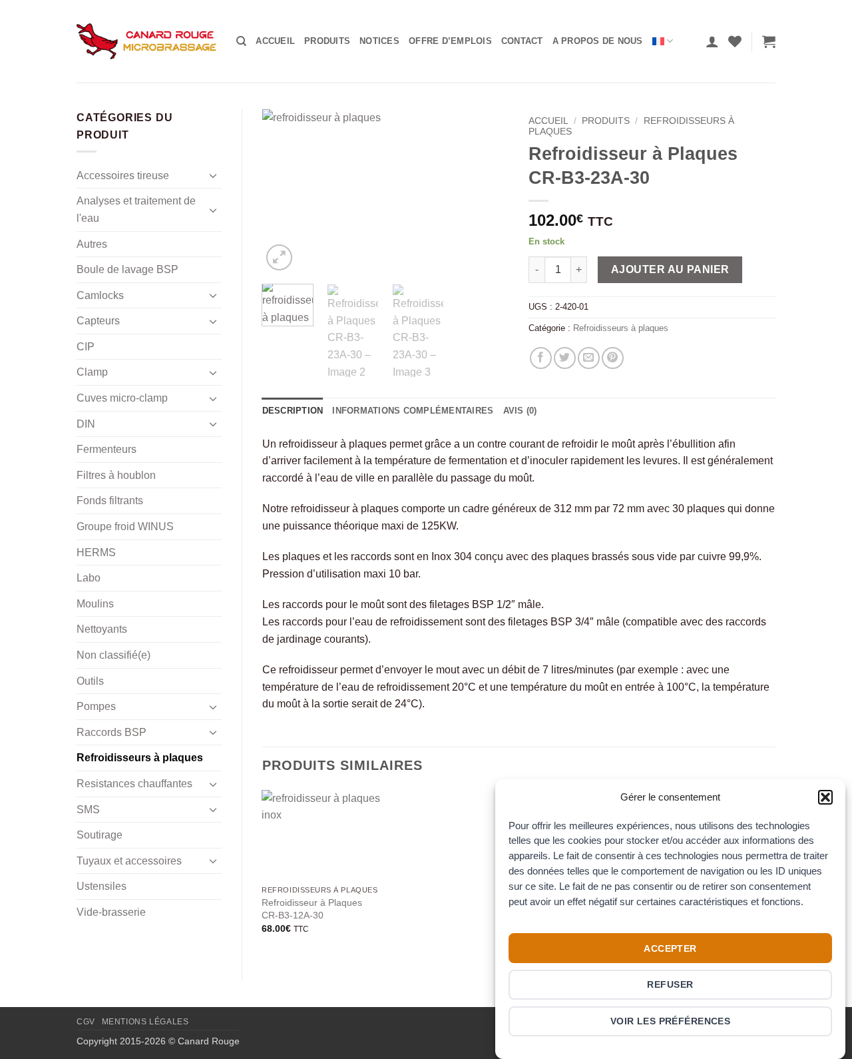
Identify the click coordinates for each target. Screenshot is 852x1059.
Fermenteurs (106, 449)
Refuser (670, 984)
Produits (327, 41)
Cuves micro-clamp (122, 398)
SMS (88, 809)
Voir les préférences (670, 1021)
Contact (522, 41)
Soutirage (99, 835)
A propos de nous (597, 41)
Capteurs (98, 320)
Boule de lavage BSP (127, 269)
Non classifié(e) (113, 655)
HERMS (96, 552)
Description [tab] (292, 411)
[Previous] (284, 191)
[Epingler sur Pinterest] (613, 358)
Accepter (670, 947)
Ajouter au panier (670, 269)
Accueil (275, 41)
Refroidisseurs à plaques (140, 757)
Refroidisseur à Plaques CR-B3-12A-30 (312, 908)
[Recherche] (241, 41)
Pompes (96, 706)
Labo (89, 577)
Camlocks (100, 295)
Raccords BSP (111, 732)
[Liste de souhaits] (735, 41)
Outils (90, 681)
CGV (86, 1021)
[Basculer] (214, 175)
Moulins (95, 603)
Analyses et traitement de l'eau (136, 209)
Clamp (92, 372)
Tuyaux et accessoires (129, 861)
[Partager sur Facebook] (541, 358)
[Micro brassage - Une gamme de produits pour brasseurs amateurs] (146, 41)
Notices (379, 41)
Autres (92, 244)
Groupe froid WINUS (125, 526)
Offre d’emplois (450, 41)
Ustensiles (101, 886)
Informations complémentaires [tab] (412, 411)
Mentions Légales (145, 1021)
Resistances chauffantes (134, 783)
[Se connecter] (712, 41)
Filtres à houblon (116, 475)
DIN (86, 424)
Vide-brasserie (111, 912)
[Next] (487, 191)
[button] (825, 797)
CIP (86, 346)
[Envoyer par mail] (589, 358)
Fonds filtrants (110, 500)
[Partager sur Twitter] (565, 358)
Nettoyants (102, 629)
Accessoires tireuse (123, 175)
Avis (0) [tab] (520, 411)
